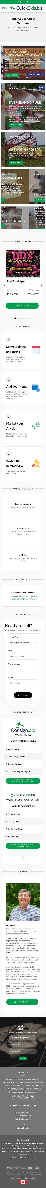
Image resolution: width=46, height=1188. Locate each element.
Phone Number (14, 664)
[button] (15, 318)
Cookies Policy (36, 1174)
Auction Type (13, 637)
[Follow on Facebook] (18, 2)
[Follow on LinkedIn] (27, 2)
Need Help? (15, 1172)
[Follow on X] (23, 2)
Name (10, 677)
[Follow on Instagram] (20, 2)
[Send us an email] (25, 2)
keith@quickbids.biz (23, 1112)
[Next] (41, 62)
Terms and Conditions (30, 1172)
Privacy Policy (22, 1174)
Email (10, 650)
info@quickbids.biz (23, 1119)
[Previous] (4, 62)
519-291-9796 (23, 1128)
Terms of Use (9, 1174)
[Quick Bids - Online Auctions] (26, 8)
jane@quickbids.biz (23, 1115)
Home (7, 1172)
